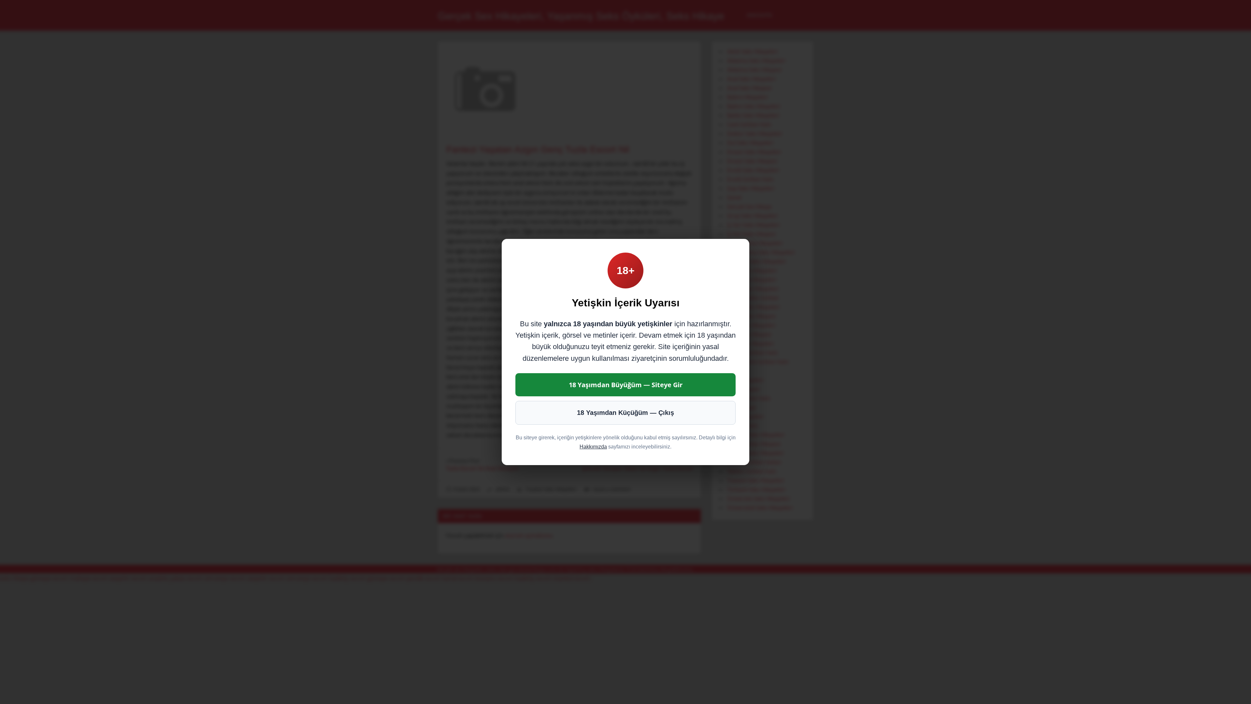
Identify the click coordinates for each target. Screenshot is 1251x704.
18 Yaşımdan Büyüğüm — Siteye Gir (626, 384)
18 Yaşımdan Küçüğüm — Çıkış (625, 412)
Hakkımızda (593, 446)
